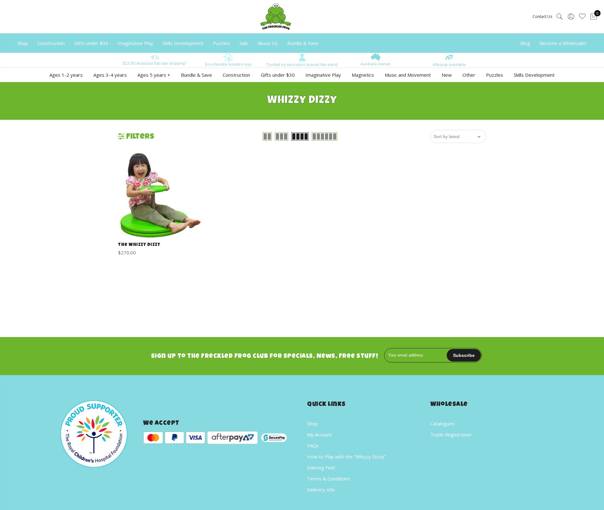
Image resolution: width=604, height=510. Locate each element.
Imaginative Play (135, 43)
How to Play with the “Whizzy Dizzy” (346, 456)
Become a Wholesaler (563, 43)
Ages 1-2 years (66, 75)
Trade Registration (451, 434)
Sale (243, 43)
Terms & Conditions (328, 478)
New (447, 75)
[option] (155, 59)
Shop (22, 43)
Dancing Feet (321, 467)
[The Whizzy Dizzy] (160, 195)
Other (468, 75)
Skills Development (183, 43)
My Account (319, 434)
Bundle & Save (302, 43)
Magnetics (363, 75)
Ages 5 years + (153, 75)
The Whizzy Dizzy (139, 245)
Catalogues (442, 423)
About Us (268, 43)
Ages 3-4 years (110, 75)
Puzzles (221, 43)
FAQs (313, 445)
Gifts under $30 (91, 43)
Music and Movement (408, 75)
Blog (525, 43)
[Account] (571, 16)
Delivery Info (321, 489)
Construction (51, 43)
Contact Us (542, 16)
